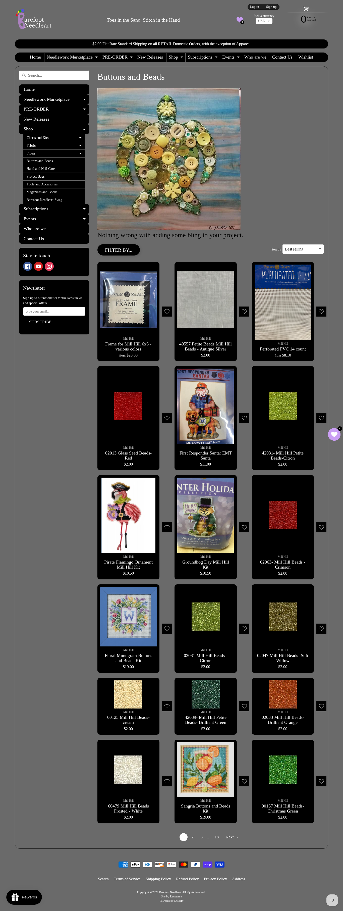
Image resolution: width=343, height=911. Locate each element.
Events (231, 58)
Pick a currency (264, 16)
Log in (254, 7)
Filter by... (118, 250)
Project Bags (35, 176)
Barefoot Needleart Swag (44, 200)
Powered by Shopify (172, 900)
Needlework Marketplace (73, 58)
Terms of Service (127, 879)
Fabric (56, 147)
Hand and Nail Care (41, 169)
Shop (176, 58)
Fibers (56, 154)
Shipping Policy (158, 879)
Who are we (255, 57)
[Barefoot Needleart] (33, 19)
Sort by (276, 249)
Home (35, 57)
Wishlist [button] (305, 57)
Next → (232, 837)
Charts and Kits (56, 139)
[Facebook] (27, 266)
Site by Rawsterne (171, 896)
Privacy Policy (215, 879)
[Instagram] (49, 266)
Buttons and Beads (40, 161)
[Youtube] (38, 266)
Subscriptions (203, 58)
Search (103, 879)
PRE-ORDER (118, 58)
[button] (240, 20)
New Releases (150, 57)
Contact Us (282, 57)
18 (217, 837)
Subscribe (40, 322)
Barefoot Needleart (170, 892)
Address (238, 879)
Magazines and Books (42, 192)
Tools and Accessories (42, 184)
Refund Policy (187, 879)
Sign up (271, 7)
